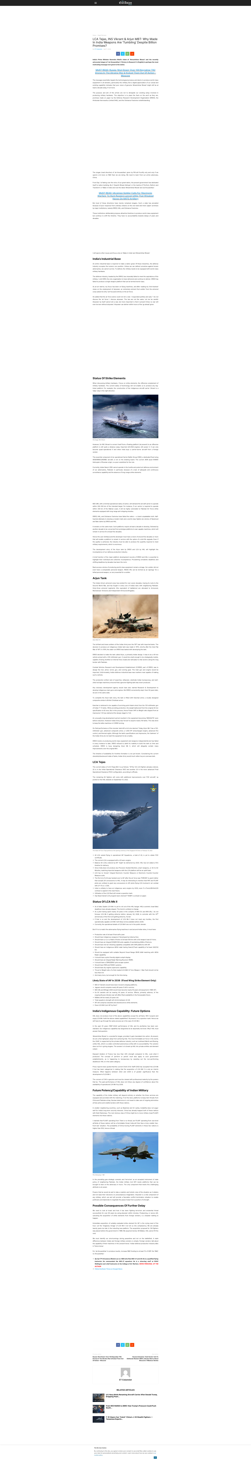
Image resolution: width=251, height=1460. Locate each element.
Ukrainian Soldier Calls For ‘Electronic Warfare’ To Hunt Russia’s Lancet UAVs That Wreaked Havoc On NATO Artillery (125, 196)
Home (94, 35)
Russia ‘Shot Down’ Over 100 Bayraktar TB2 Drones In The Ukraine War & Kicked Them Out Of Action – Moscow (108, 1358)
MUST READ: (105, 193)
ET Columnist (98, 49)
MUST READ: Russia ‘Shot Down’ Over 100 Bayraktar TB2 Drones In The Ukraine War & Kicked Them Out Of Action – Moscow (125, 73)
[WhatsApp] (127, 54)
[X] (123, 54)
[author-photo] (125, 1377)
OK (155, 1457)
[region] (125, 21)
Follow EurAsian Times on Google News (108, 1269)
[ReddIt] (132, 54)
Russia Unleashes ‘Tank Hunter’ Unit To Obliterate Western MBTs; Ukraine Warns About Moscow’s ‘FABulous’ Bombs (142, 1358)
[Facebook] (118, 54)
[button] (96, 3)
